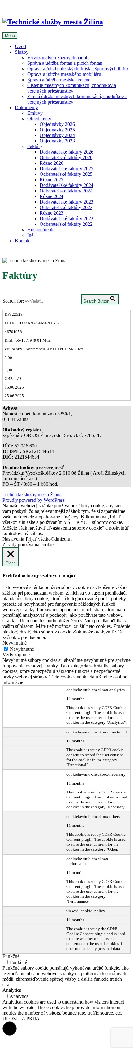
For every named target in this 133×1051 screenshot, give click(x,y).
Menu (10, 35)
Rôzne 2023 (51, 213)
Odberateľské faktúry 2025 (66, 174)
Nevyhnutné (22, 649)
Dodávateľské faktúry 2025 (66, 168)
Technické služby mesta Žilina (32, 494)
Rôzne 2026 (51, 163)
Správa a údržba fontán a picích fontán (64, 63)
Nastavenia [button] (13, 539)
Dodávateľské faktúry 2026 (66, 152)
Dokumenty (26, 107)
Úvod (20, 46)
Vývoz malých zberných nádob (57, 57)
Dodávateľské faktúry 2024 (66, 185)
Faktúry (34, 146)
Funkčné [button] (10, 956)
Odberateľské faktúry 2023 (66, 207)
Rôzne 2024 (51, 196)
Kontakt (23, 240)
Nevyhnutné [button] (14, 642)
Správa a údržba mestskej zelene (58, 79)
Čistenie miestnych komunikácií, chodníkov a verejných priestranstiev (71, 88)
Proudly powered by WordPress (33, 500)
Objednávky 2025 (57, 129)
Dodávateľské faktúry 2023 (66, 201)
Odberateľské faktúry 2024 (66, 190)
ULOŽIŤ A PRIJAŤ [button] (22, 1018)
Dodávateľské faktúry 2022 (66, 218)
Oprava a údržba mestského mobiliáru (64, 74)
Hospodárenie (40, 229)
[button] (9, 1028)
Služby (21, 52)
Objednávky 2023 (57, 140)
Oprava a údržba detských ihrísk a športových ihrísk (78, 68)
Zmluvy (35, 113)
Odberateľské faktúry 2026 (66, 157)
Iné (30, 235)
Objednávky (39, 118)
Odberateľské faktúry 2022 (66, 224)
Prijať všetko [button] (38, 539)
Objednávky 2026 (57, 124)
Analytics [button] (11, 990)
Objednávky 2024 (57, 135)
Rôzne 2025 (51, 179)
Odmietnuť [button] (61, 539)
